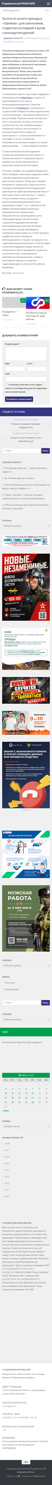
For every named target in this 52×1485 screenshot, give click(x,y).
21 (32, 1098)
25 (12, 1102)
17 (6, 1098)
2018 (7, 1143)
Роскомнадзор (12, 989)
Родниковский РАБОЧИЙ (18, 3)
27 (26, 1102)
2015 (7, 1163)
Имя (7, 363)
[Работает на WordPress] (19, 1476)
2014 (7, 1170)
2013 (7, 1176)
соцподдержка (11, 10)
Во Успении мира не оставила (19, 478)
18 (12, 1098)
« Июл (5, 1110)
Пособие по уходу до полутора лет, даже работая (36, 316)
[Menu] (48, 3)
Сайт (7, 374)
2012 (7, 1183)
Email (30, 363)
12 (19, 1093)
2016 (7, 1157)
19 (19, 1098)
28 (32, 1102)
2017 (7, 1150)
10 (6, 1093)
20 (26, 1098)
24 (6, 1102)
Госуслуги (10, 982)
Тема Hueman (39, 1476)
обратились (27, 97)
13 (26, 1093)
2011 (7, 1190)
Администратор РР (13, 38)
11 (12, 1093)
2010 (7, 1196)
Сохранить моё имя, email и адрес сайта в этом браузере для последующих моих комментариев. (26, 388)
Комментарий (12, 344)
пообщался (23, 108)
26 (19, 1102)
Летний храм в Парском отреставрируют (22, 1042)
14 (32, 1093)
